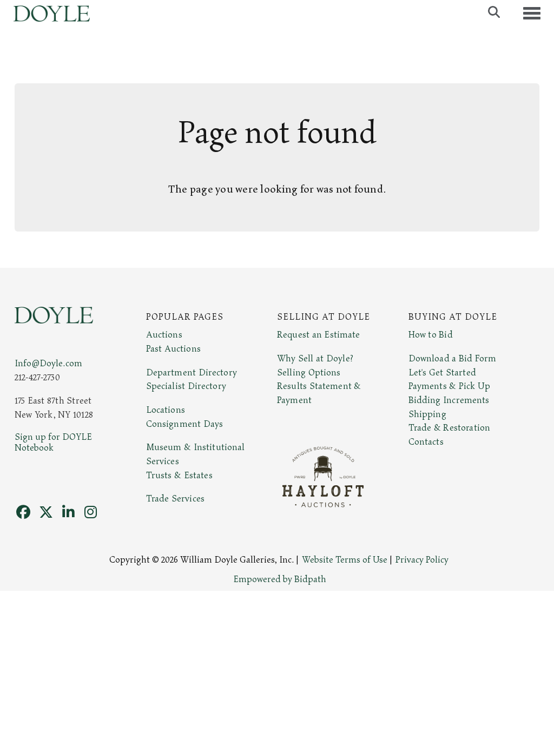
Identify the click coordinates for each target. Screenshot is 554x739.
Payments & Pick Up (449, 386)
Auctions (164, 334)
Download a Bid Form (452, 358)
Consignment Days (184, 424)
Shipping (427, 414)
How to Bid (430, 334)
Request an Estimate (318, 334)
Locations (165, 410)
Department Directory (191, 372)
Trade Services (175, 498)
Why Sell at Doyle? (315, 358)
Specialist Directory (186, 386)
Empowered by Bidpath (279, 579)
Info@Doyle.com (48, 363)
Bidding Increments (449, 400)
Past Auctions (173, 349)
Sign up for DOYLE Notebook (53, 442)
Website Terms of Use (344, 560)
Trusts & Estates (179, 475)
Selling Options (309, 372)
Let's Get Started (442, 372)
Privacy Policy (422, 560)
